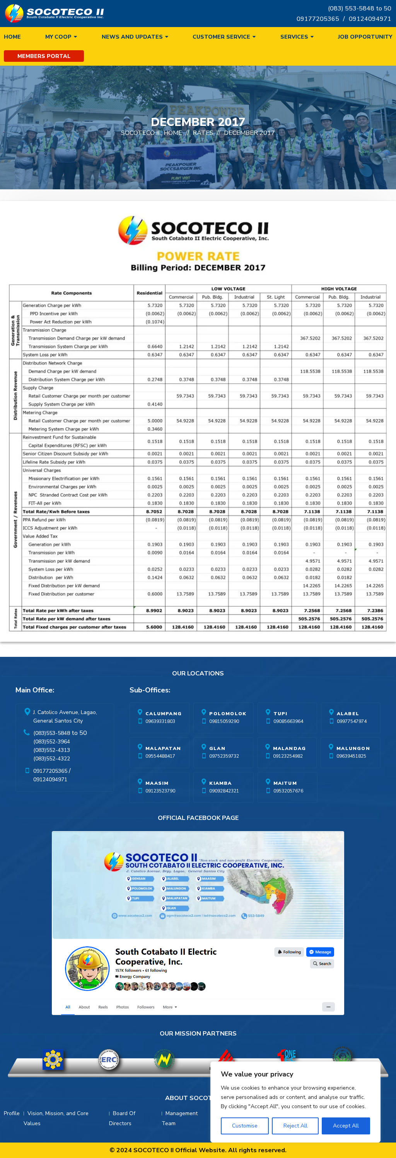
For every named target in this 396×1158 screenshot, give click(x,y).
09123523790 (160, 791)
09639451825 (351, 756)
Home (12, 37)
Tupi (280, 714)
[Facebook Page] (198, 925)
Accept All (346, 1125)
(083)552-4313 (51, 750)
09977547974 (352, 721)
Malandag (289, 748)
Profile (12, 1113)
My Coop (58, 37)
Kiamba (220, 783)
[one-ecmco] (287, 1059)
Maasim (157, 783)
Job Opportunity (365, 37)
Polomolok (227, 714)
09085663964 (288, 721)
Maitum (285, 783)
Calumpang (163, 714)
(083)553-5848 (51, 733)
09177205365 (318, 19)
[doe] (53, 1059)
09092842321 (224, 791)
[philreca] (226, 1059)
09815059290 (224, 721)
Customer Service (221, 37)
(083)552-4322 (51, 758)
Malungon (353, 748)
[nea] (164, 1059)
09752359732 (224, 756)
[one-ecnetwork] (342, 1059)
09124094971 (370, 19)
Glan (217, 748)
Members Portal (43, 56)
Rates (203, 133)
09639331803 (160, 721)
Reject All (295, 1125)
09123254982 (288, 756)
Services (294, 37)
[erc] (108, 1059)
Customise (245, 1125)
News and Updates (132, 37)
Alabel (348, 714)
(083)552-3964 (51, 741)
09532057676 (288, 791)
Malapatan (163, 748)
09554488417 (160, 756)
